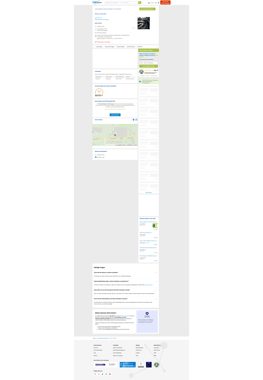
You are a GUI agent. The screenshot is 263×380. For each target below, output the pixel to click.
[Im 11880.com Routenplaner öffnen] (134, 119)
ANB (155, 355)
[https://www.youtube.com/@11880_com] (109, 374)
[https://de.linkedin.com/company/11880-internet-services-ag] (106, 374)
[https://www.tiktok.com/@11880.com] (102, 374)
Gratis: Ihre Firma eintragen (165, 2)
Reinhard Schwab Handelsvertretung (149, 247)
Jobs (95, 352)
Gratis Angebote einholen (147, 9)
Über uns (96, 347)
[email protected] (148, 284)
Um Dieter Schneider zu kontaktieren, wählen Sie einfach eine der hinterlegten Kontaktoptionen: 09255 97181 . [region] (123, 284)
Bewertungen (121, 46)
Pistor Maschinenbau (145, 232)
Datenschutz (157, 350)
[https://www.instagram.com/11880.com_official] (98, 374)
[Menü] (159, 3)
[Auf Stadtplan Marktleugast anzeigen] (136, 120)
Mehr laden (149, 192)
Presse (95, 355)
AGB (155, 352)
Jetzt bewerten (115, 115)
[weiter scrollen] (157, 46)
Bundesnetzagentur (124, 316)
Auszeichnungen (109, 46)
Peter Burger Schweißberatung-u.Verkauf (149, 256)
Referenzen (138, 350)
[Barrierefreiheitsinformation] (156, 3)
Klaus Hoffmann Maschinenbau (148, 222)
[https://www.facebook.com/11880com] (95, 374)
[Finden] (139, 2)
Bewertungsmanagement (119, 350)
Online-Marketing (117, 352)
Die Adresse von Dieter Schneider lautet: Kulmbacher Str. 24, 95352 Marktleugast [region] (112, 276)
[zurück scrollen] (93, 46)
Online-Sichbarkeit (117, 347)
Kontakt (139, 46)
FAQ (137, 355)
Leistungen (99, 46)
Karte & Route (131, 46)
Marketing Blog (139, 347)
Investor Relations (98, 350)
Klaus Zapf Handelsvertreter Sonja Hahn (149, 241)
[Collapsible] (156, 272)
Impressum (156, 347)
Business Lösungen (118, 355)
